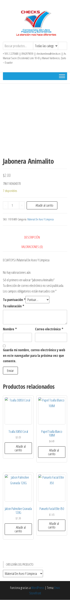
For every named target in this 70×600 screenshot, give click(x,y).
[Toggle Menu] (62, 76)
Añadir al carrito (44, 205)
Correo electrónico (49, 329)
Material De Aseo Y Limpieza (40, 219)
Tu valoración (13, 306)
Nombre (10, 329)
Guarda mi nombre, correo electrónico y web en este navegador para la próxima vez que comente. (34, 355)
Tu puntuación (14, 299)
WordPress (37, 587)
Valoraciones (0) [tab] (32, 246)
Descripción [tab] (32, 237)
